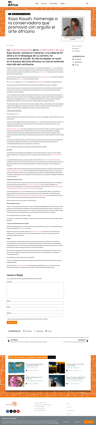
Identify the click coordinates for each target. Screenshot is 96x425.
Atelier (20, 191)
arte (76, 46)
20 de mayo (22, 228)
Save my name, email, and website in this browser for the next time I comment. (28, 319)
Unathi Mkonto (35, 195)
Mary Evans (26, 188)
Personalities (53, 3)
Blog (37, 3)
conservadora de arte (51, 49)
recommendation (76, 51)
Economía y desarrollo (73, 367)
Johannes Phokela (11, 188)
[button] (87, 3)
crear (38, 122)
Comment (10, 281)
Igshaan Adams (27, 195)
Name (8, 300)
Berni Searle (43, 195)
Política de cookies (54, 422)
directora (24, 82)
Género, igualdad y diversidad (21, 14)
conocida (21, 79)
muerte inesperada (21, 49)
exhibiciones (41, 82)
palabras (16, 114)
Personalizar (66, 422)
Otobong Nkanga (34, 188)
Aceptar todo (89, 422)
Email (8, 306)
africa (73, 46)
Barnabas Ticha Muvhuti (21, 265)
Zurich (52, 68)
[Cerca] (94, 417)
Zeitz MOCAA (43, 72)
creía (11, 206)
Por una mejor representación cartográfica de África (34, 364)
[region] (48, 420)
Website (9, 313)
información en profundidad (33, 184)
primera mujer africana (46, 77)
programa (27, 98)
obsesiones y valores (37, 231)
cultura (80, 46)
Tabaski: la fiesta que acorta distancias (34, 378)
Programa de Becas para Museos (15, 170)
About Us (44, 3)
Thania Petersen (18, 195)
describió (11, 82)
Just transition (75, 48)
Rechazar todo (77, 422)
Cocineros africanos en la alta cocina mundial (75, 364)
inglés (47, 265)
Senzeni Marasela (57, 186)
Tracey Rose (20, 188)
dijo (39, 143)
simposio (46, 159)
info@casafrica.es (42, 410)
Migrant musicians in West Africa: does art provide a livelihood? (76, 378)
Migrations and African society (34, 380)
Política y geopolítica (32, 367)
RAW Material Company (14, 129)
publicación (55, 159)
